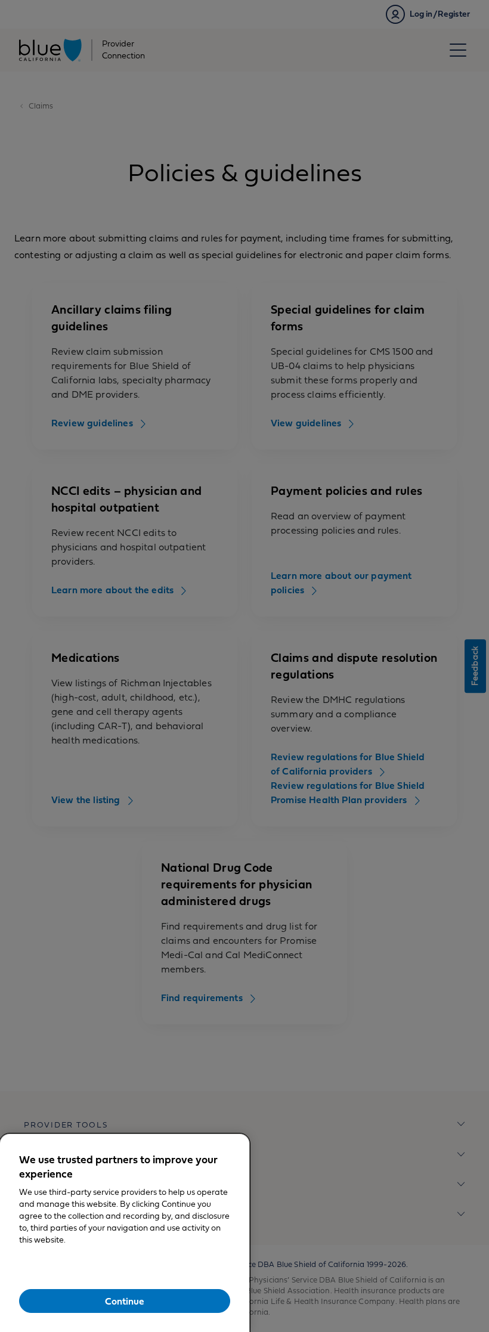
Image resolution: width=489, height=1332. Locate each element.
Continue (124, 1301)
